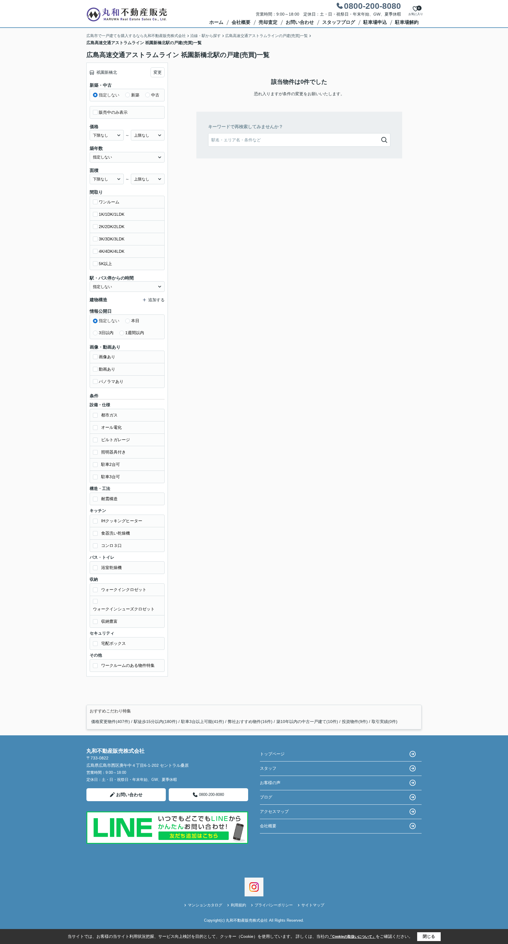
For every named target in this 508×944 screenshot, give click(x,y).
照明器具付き (113, 452)
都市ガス (109, 415)
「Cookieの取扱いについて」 (352, 937)
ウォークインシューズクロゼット (124, 609)
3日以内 (106, 332)
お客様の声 (270, 782)
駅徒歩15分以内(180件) (155, 721)
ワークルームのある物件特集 (128, 665)
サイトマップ (312, 905)
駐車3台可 (110, 476)
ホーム (216, 22)
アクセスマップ (274, 811)
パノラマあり (111, 381)
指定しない (109, 95)
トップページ (272, 753)
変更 (157, 72)
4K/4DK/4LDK (111, 251)
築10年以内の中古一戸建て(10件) (307, 721)
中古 (155, 95)
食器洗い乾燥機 (115, 533)
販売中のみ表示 (113, 112)
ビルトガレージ (115, 439)
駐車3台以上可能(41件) (202, 721)
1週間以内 (134, 332)
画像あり (107, 356)
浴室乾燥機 (111, 567)
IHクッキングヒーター (121, 520)
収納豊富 (109, 621)
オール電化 (111, 427)
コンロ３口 (111, 545)
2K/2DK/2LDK (111, 226)
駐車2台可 (110, 464)
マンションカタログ (205, 905)
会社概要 (241, 22)
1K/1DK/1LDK (111, 214)
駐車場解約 (407, 22)
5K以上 (105, 263)
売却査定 (268, 22)
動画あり (107, 369)
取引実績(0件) (384, 721)
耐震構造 (109, 498)
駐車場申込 (375, 22)
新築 (135, 95)
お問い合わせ (300, 22)
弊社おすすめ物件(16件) (250, 721)
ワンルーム (109, 202)
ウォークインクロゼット (123, 589)
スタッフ (268, 768)
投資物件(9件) (355, 721)
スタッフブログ (338, 22)
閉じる (429, 936)
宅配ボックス (113, 643)
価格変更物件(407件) (110, 721)
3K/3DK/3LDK (111, 239)
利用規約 (238, 905)
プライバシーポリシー (274, 905)
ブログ (266, 797)
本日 (135, 320)
